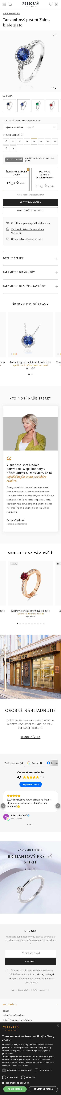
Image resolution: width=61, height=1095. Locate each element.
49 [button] (13, 141)
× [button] (58, 1026)
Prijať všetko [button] (15, 1089)
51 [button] (27, 141)
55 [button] (55, 141)
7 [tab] (35, 623)
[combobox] (30, 127)
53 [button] (41, 141)
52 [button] (34, 141)
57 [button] (13, 148)
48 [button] (6, 141)
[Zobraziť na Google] (6, 817)
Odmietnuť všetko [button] (43, 1089)
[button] (3, 805)
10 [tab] (43, 623)
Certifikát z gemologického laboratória (30, 223)
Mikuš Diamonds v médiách (17, 1020)
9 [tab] (40, 623)
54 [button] (48, 141)
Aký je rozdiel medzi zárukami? (30, 195)
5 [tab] (29, 623)
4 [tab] (26, 623)
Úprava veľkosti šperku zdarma (27, 239)
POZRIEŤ (30, 869)
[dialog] (30, 1058)
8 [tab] (37, 623)
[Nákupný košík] (56, 4)
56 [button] (6, 148)
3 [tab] (23, 623)
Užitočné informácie (13, 1016)
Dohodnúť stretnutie (30, 211)
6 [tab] (32, 623)
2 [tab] (20, 623)
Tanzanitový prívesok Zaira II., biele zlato (30, 362)
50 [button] (20, 141)
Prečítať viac (23, 1065)
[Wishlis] (50, 4)
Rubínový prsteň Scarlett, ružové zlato (30, 611)
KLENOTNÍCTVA (30, 737)
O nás (6, 1011)
